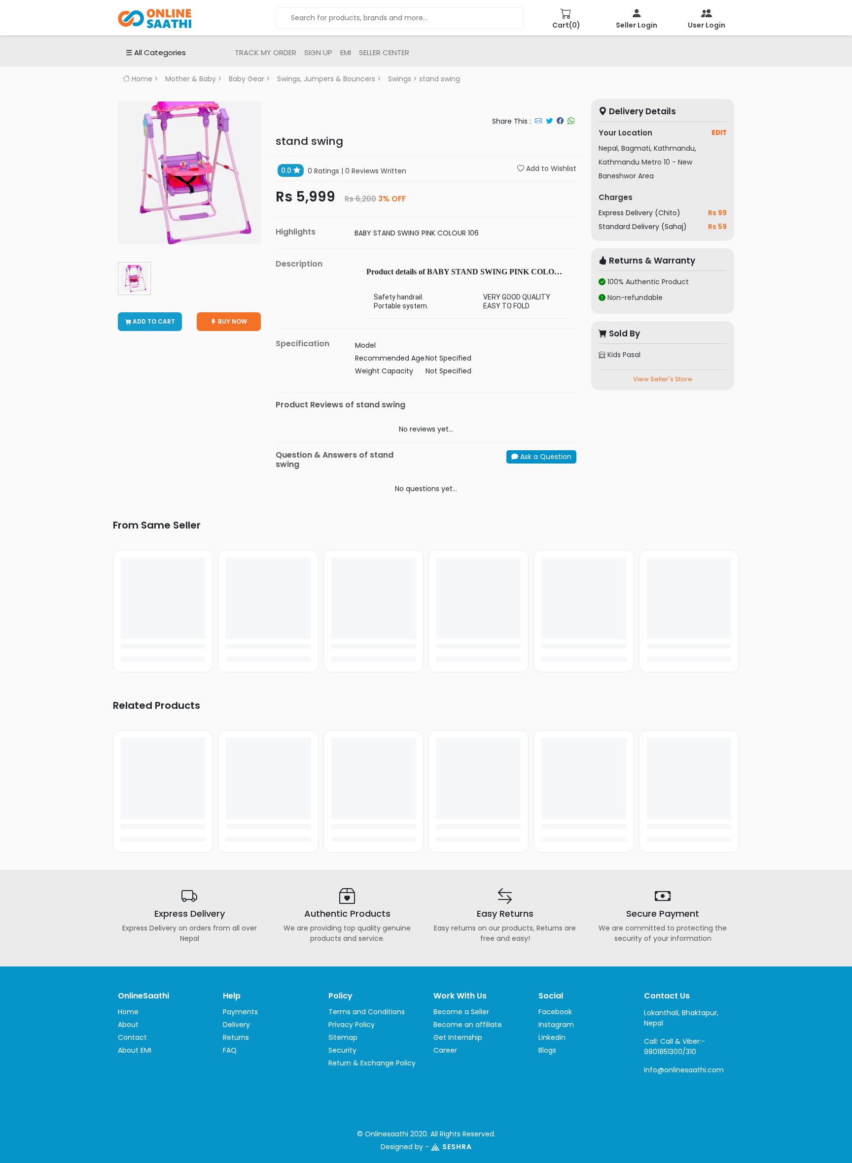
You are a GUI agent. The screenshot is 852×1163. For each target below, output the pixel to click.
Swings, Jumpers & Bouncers (326, 79)
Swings (399, 79)
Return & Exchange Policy (372, 1063)
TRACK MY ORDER (265, 52)
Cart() (566, 25)
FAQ (230, 1050)
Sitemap (342, 1037)
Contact (132, 1037)
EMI (345, 52)
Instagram (556, 1025)
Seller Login (636, 25)
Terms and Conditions (366, 1012)
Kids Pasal (622, 355)
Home (141, 79)
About (128, 1025)
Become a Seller (461, 1012)
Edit (719, 132)
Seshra (457, 1147)
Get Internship (457, 1037)
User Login (706, 25)
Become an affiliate (467, 1025)
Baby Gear (246, 79)
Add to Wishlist (550, 168)
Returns (236, 1037)
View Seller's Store (662, 379)
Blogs (547, 1050)
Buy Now (231, 321)
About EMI (134, 1050)
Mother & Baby (190, 79)
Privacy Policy (351, 1025)
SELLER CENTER (384, 52)
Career (445, 1050)
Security (342, 1050)
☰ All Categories (156, 52)
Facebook (555, 1012)
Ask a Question (544, 457)
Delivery (236, 1025)
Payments (240, 1012)
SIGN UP (318, 52)
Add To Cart (153, 321)
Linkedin (552, 1037)
